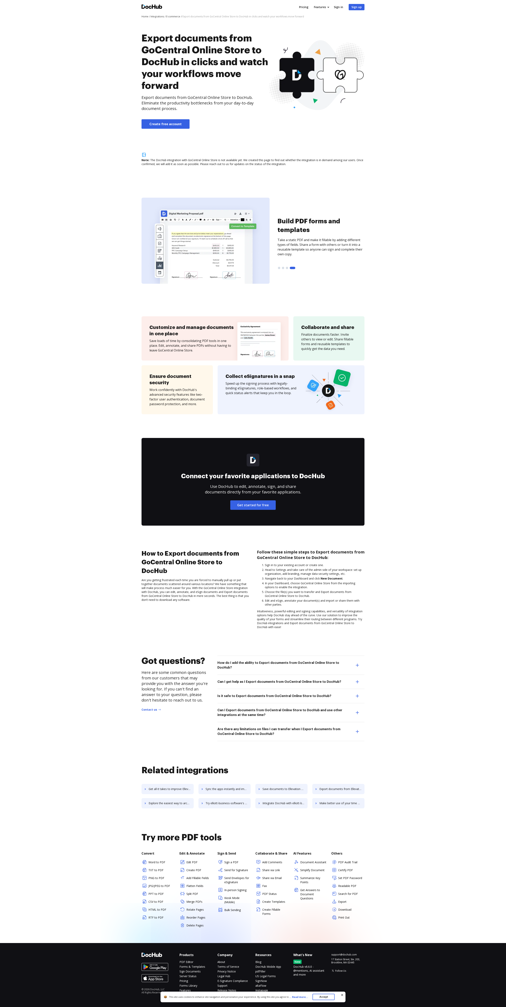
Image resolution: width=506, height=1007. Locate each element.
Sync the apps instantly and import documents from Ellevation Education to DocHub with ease (228, 789)
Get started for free (253, 505)
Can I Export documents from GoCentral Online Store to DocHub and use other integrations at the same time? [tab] (279, 713)
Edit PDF (191, 862)
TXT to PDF (155, 870)
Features (320, 7)
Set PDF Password (350, 878)
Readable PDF (347, 886)
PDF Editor (186, 962)
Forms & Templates (192, 966)
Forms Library (188, 985)
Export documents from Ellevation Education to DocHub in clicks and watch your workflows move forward (341, 789)
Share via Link (271, 870)
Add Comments (272, 862)
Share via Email (272, 878)
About (221, 962)
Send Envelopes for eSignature (236, 880)
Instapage (261, 990)
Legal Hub (223, 976)
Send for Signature (236, 870)
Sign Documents (190, 971)
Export (342, 902)
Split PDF (192, 894)
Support (222, 985)
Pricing (303, 7)
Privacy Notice (226, 971)
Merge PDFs (194, 902)
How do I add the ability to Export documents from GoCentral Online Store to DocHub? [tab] (278, 665)
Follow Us (340, 970)
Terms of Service (228, 966)
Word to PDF (156, 862)
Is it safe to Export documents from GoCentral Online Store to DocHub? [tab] (274, 696)
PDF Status (269, 894)
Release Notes (226, 990)
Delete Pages (195, 925)
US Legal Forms (265, 976)
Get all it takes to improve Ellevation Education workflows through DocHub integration (171, 789)
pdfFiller (260, 971)
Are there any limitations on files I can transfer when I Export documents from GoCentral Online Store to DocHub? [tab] (278, 732)
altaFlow (260, 985)
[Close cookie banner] (342, 995)
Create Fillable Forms (271, 912)
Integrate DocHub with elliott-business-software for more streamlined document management (285, 803)
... (298, 997)
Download (344, 909)
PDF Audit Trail (347, 862)
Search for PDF (348, 894)
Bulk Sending (232, 910)
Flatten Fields (194, 886)
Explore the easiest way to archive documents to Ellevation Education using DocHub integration (171, 803)
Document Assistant (313, 862)
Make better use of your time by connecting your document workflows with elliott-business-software (341, 803)
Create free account (165, 124)
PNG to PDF (156, 878)
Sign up (356, 7)
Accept (323, 996)
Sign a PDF (231, 862)
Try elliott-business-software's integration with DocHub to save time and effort (228, 803)
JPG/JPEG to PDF (159, 886)
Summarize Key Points (310, 880)
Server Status (187, 976)
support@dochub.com (344, 954)
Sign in (338, 7)
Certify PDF (345, 870)
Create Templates (273, 902)
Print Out (344, 917)
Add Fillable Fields (197, 878)
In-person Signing (235, 890)
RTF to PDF (155, 917)
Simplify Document (312, 870)
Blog (258, 962)
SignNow (261, 981)
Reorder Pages (195, 917)
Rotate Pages (195, 909)
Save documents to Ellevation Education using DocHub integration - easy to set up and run (285, 789)
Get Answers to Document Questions (310, 894)
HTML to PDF (157, 909)
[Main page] (152, 7)
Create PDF (193, 870)
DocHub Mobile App (268, 966)
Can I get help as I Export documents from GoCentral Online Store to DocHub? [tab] (279, 681)
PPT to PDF (156, 894)
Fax (264, 886)
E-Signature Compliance (232, 981)
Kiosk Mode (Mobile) (232, 900)
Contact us (149, 709)
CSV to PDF (155, 902)
